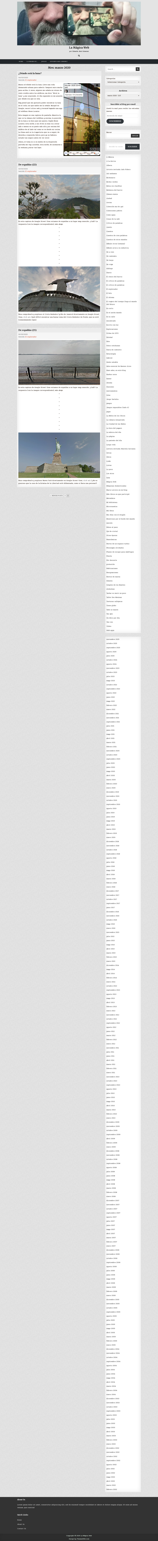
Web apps (110, 630)
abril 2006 (110, 1283)
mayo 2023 (110, 680)
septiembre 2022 (113, 689)
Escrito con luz (112, 325)
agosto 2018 (111, 858)
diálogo (109, 268)
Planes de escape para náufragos (120, 552)
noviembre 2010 (112, 1076)
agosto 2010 (111, 1089)
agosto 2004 (111, 1365)
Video (108, 626)
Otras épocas (111, 535)
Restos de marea (113, 576)
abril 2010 (110, 1105)
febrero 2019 (111, 833)
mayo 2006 (110, 1279)
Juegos (44, 61)
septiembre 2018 (113, 854)
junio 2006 (110, 1275)
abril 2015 (110, 949)
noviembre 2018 (112, 845)
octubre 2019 (111, 800)
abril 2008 (110, 1184)
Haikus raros (111, 374)
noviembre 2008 (113, 1155)
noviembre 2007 (113, 1204)
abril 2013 (110, 1002)
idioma (109, 382)
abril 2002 (110, 1481)
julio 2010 (110, 1093)
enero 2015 (110, 961)
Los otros (110, 473)
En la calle (110, 316)
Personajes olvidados (115, 548)
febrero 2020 (111, 783)
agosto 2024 (111, 664)
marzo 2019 (110, 829)
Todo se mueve (112, 609)
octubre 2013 (111, 986)
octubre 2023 (111, 672)
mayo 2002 (110, 1477)
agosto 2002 (111, 1464)
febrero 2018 (111, 883)
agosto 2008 (111, 1167)
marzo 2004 (111, 1386)
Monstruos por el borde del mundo (120, 519)
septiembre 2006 (113, 1262)
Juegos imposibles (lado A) (117, 407)
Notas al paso (112, 527)
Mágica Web (111, 482)
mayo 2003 (110, 1427)
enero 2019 (110, 837)
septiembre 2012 (113, 1023)
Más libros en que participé (117, 494)
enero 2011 (110, 1072)
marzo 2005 (111, 1336)
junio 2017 (110, 907)
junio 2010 (110, 1097)
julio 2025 (110, 656)
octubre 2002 (111, 1456)
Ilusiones (110, 387)
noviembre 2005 (113, 1303)
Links (108, 461)
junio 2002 (110, 1473)
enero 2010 (110, 1118)
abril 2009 (110, 1138)
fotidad (109, 337)
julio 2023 (110, 676)
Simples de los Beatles (115, 585)
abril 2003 (110, 1431)
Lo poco (109, 469)
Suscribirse (115, 121)
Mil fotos (110, 510)
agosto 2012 (111, 1027)
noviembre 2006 (113, 1254)
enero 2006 (111, 1295)
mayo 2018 (110, 870)
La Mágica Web (79, 47)
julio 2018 (110, 862)
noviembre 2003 (113, 1402)
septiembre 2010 (113, 1085)
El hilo (109, 293)
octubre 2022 (111, 684)
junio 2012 (110, 1031)
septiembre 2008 (113, 1163)
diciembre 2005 (112, 1299)
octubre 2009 (111, 1130)
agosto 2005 (111, 1316)
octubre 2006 (111, 1258)
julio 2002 (110, 1468)
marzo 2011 (110, 1064)
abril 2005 (110, 1332)
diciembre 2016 (112, 911)
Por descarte (111, 560)
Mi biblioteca (111, 502)
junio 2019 (110, 816)
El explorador (31, 80)
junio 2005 (110, 1324)
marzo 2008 (111, 1188)
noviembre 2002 (112, 1452)
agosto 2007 (111, 1217)
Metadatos (110, 498)
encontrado (111, 321)
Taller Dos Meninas (114, 597)
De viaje (109, 264)
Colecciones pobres (114, 210)
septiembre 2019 (113, 804)
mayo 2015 (110, 944)
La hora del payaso (114, 428)
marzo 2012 (110, 1035)
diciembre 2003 (112, 1398)
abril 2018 (110, 874)
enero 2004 (111, 1394)
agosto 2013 (111, 994)
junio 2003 (110, 1423)
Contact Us (21, 1528)
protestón (110, 564)
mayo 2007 (110, 1229)
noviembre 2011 (112, 1048)
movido (109, 523)
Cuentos (109, 231)
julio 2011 (110, 1052)
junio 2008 (110, 1176)
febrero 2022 (111, 705)
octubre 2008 (111, 1159)
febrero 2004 (111, 1390)
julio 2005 (110, 1320)
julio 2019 (110, 812)
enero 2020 (110, 788)
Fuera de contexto (113, 349)
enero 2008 (111, 1196)
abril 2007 (110, 1233)
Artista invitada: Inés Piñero (118, 169)
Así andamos (111, 173)
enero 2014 (110, 982)
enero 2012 (110, 1043)
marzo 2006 (111, 1287)
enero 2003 (111, 1444)
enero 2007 (111, 1246)
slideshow (110, 589)
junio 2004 (110, 1374)
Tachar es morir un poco (116, 593)
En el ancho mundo (114, 312)
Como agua (110, 215)
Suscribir (132, 147)
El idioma (110, 297)
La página (110, 436)
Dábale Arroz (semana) (115, 243)
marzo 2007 (111, 1237)
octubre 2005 (111, 1308)
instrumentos (111, 391)
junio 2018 (110, 866)
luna (108, 477)
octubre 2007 (111, 1209)
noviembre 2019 (112, 796)
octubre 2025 (111, 643)
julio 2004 (110, 1369)
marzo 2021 (110, 742)
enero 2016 (110, 928)
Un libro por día (113, 618)
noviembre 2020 (112, 750)
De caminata (111, 256)
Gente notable (112, 362)
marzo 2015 (110, 953)
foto (108, 341)
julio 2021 (110, 726)
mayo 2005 (110, 1328)
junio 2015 (110, 940)
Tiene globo (111, 605)
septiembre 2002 (113, 1460)
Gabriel (109, 358)
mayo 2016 (110, 924)
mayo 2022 (110, 701)
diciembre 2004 (112, 1349)
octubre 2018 (111, 849)
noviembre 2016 (112, 916)
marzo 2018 (110, 878)
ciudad (109, 198)
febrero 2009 (111, 1143)
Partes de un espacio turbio (117, 543)
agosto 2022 (111, 693)
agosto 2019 (111, 808)
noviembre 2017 (112, 895)
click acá (26, 317)
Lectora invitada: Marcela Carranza (120, 448)
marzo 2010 (111, 1109)
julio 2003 (110, 1419)
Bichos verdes (112, 182)
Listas (109, 465)
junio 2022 (110, 697)
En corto (109, 308)
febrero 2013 (111, 1006)
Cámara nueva (112, 194)
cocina (109, 202)
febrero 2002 (111, 1489)
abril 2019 (110, 825)
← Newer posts (56, 496)
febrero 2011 (111, 1068)
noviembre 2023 (112, 668)
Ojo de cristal (112, 531)
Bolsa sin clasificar (114, 186)
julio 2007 (110, 1221)
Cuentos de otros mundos (116, 239)
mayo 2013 (110, 998)
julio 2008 (110, 1171)
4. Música (110, 157)
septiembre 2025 (113, 647)
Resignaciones (112, 572)
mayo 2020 (110, 771)
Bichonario (110, 177)
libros (108, 457)
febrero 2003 (111, 1440)
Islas (108, 395)
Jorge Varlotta (112, 399)
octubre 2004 (111, 1357)
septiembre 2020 (113, 759)
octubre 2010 (111, 1081)
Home (21, 61)
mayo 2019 (110, 821)
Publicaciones (112, 568)
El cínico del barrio (114, 276)
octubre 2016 (111, 920)
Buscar (109, 132)
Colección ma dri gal (114, 206)
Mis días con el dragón (115, 515)
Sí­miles (109, 581)
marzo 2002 (111, 1485)
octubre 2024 (111, 660)
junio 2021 (110, 730)
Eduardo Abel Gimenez (58, 61)
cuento (109, 227)
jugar (108, 411)
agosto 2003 (111, 1415)
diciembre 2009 (112, 1122)
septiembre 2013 (113, 990)
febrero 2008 (111, 1192)
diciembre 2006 (112, 1250)
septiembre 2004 (113, 1361)
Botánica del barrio (114, 190)
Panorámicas (111, 539)
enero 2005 (111, 1345)
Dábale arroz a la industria (117, 248)
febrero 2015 (111, 957)
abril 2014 (110, 973)
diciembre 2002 (112, 1448)
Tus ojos (109, 614)
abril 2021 (110, 738)
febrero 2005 (111, 1341)
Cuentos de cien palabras (116, 235)
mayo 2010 (110, 1101)
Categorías (110, 78)
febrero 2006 (111, 1291)
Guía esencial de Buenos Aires (118, 366)
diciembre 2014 (112, 965)
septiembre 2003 (113, 1411)
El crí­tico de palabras (115, 281)
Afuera (109, 165)
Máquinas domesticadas (116, 486)
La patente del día (114, 440)
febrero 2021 (111, 746)
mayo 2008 (110, 1180)
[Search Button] (79, 55)
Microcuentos (111, 506)
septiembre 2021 (113, 722)
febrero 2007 (111, 1242)
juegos (109, 403)
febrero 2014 (111, 977)
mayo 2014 (110, 969)
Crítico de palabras (114, 223)
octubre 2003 (111, 1407)
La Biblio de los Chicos (115, 415)
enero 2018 (110, 887)
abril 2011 (110, 1060)
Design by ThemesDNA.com (79, 1539)
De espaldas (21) (27, 330)
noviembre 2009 (113, 1126)
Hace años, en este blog (116, 370)
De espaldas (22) (27, 164)
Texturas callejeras (114, 601)
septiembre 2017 (113, 903)
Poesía (109, 556)
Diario (108, 272)
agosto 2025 (111, 651)
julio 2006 (110, 1270)
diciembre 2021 (112, 713)
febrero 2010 (111, 1114)
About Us (21, 1524)
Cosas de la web (113, 219)
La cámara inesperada (115, 420)
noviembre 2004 (113, 1353)
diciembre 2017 (112, 891)
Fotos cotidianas (113, 345)
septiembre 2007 (113, 1213)
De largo (109, 260)
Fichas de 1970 (112, 333)
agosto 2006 (111, 1266)
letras (108, 453)
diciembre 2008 (112, 1151)
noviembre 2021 (112, 717)
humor (108, 378)
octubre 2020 (111, 755)
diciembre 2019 (112, 792)
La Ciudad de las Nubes (116, 424)
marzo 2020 (111, 779)
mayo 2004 (110, 1378)
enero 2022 (110, 709)
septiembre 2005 (113, 1312)
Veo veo (109, 622)
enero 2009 (111, 1147)
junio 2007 (110, 1225)
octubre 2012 (111, 1019)
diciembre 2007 (112, 1200)
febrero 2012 (111, 1039)
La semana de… (32, 61)
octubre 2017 (111, 899)
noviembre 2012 (112, 1015)
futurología (111, 354)
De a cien (110, 252)
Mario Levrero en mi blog (116, 490)
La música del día (113, 432)
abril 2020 (110, 775)
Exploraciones (112, 329)
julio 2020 (110, 763)
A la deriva (111, 161)
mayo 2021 (110, 734)
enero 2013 (110, 1010)
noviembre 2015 (112, 932)
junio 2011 (110, 1056)
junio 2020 (110, 767)
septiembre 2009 (113, 1134)
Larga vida (110, 444)
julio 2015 (110, 936)
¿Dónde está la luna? (30, 73)
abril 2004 (110, 1382)
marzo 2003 (111, 1435)
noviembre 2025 (112, 639)
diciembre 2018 (112, 841)
